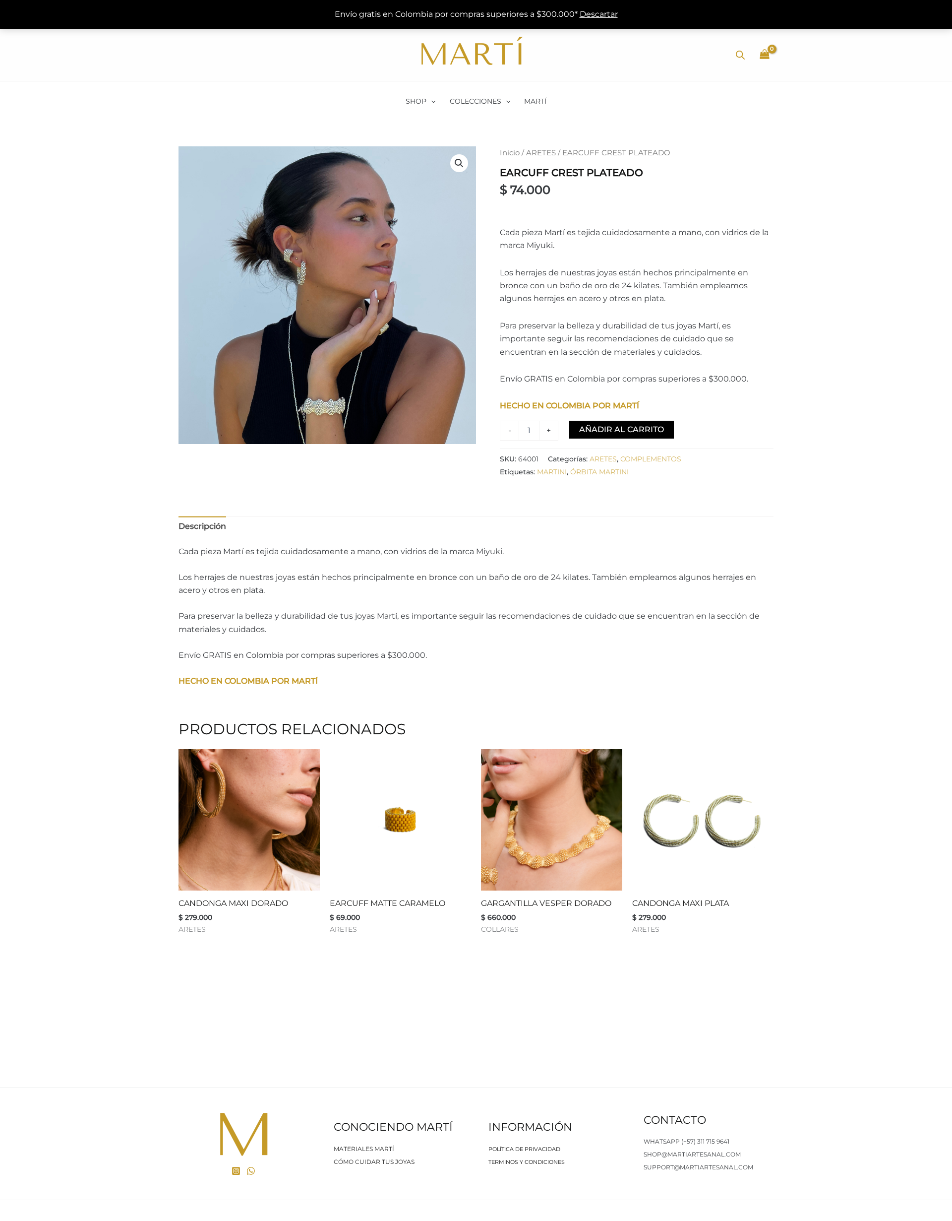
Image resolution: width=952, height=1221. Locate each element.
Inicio (510, 152)
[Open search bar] (740, 55)
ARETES (541, 152)
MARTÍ (535, 101)
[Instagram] (236, 1170)
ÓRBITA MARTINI (599, 471)
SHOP (416, 101)
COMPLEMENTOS (650, 458)
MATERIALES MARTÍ (364, 1149)
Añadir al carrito (621, 429)
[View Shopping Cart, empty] (764, 55)
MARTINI (552, 471)
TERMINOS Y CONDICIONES (526, 1161)
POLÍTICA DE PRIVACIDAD (524, 1149)
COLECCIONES (475, 101)
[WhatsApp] (250, 1170)
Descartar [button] (599, 14)
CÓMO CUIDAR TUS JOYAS (374, 1161)
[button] (430, 101)
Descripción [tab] (202, 526)
